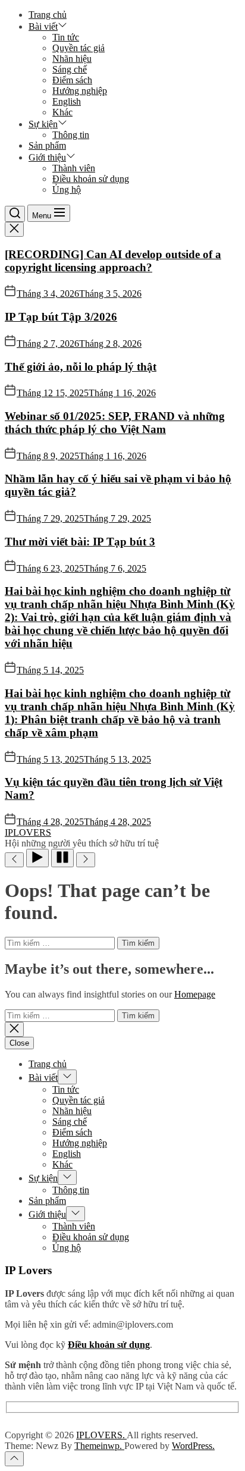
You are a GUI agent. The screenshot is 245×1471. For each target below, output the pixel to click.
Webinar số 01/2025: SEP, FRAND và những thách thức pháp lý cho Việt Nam (115, 422)
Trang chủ (48, 15)
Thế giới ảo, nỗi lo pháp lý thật (80, 366)
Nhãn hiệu (72, 59)
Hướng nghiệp (79, 91)
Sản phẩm (47, 145)
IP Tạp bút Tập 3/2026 (61, 316)
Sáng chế (69, 69)
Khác (62, 112)
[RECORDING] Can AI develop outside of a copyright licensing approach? (113, 261)
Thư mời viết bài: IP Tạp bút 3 (80, 541)
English (66, 101)
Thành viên (73, 168)
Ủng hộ (66, 189)
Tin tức (65, 37)
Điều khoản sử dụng (90, 179)
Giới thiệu (47, 157)
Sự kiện (43, 124)
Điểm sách (72, 80)
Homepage (194, 994)
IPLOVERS (28, 832)
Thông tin (70, 135)
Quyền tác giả (78, 48)
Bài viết (43, 26)
